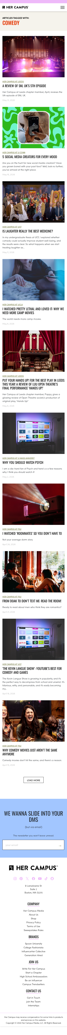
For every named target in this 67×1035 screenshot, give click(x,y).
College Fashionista (33, 947)
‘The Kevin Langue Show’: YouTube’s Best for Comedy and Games (32, 670)
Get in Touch (33, 997)
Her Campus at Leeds (13, 81)
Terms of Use (33, 926)
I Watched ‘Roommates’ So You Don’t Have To (32, 533)
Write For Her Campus (33, 968)
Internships (33, 1005)
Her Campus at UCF (11, 227)
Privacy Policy (33, 922)
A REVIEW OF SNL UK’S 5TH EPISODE (24, 85)
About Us (33, 914)
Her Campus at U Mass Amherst (18, 458)
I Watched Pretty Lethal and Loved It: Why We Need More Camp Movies (33, 310)
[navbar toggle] (62, 7)
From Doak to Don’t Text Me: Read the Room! (31, 600)
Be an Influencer (33, 980)
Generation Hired (34, 955)
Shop (33, 918)
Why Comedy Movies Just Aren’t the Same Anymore (29, 752)
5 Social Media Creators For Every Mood (29, 156)
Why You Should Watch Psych (22, 462)
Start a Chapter (34, 972)
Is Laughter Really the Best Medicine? (27, 231)
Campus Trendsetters (33, 984)
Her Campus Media (33, 910)
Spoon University (33, 943)
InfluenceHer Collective (33, 951)
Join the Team (33, 1001)
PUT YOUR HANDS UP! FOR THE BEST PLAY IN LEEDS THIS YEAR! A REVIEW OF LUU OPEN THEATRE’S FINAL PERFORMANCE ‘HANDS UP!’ (33, 384)
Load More (33, 780)
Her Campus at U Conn (13, 152)
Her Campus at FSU (11, 529)
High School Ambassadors (33, 976)
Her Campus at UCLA (12, 304)
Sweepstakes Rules (33, 930)
